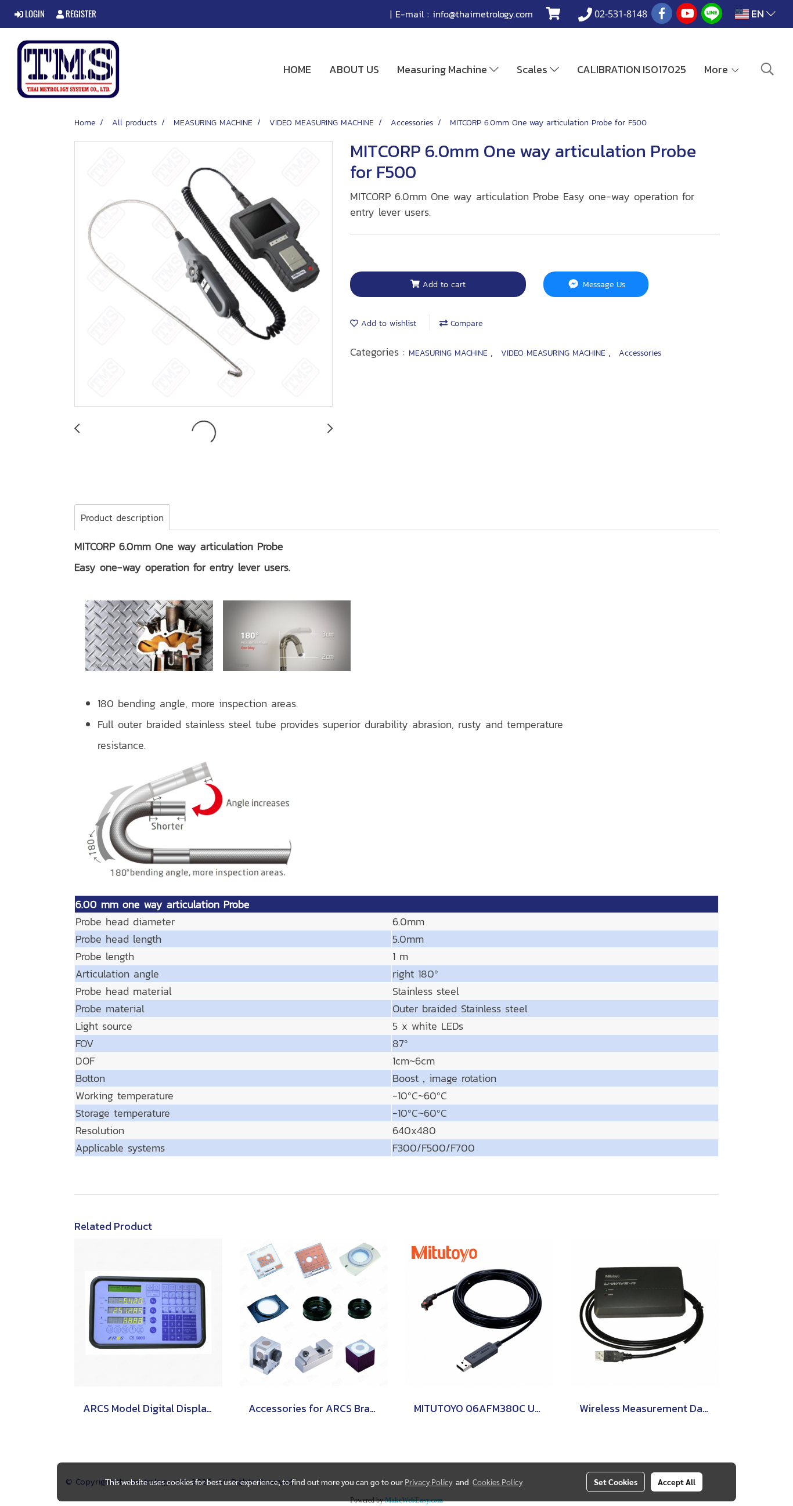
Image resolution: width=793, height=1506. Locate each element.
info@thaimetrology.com (482, 14)
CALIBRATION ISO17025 (631, 69)
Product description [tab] (122, 517)
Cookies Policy (497, 1481)
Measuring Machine (443, 69)
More (717, 69)
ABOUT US (354, 69)
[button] (767, 69)
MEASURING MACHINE (450, 353)
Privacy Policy (428, 1481)
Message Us (602, 284)
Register (80, 14)
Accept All (676, 1481)
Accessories (640, 353)
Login (34, 14)
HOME (297, 69)
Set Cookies (615, 1481)
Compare (465, 323)
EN (757, 13)
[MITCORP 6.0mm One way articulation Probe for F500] (203, 274)
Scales (533, 69)
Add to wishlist (387, 323)
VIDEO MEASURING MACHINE (554, 353)
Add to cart (443, 284)
